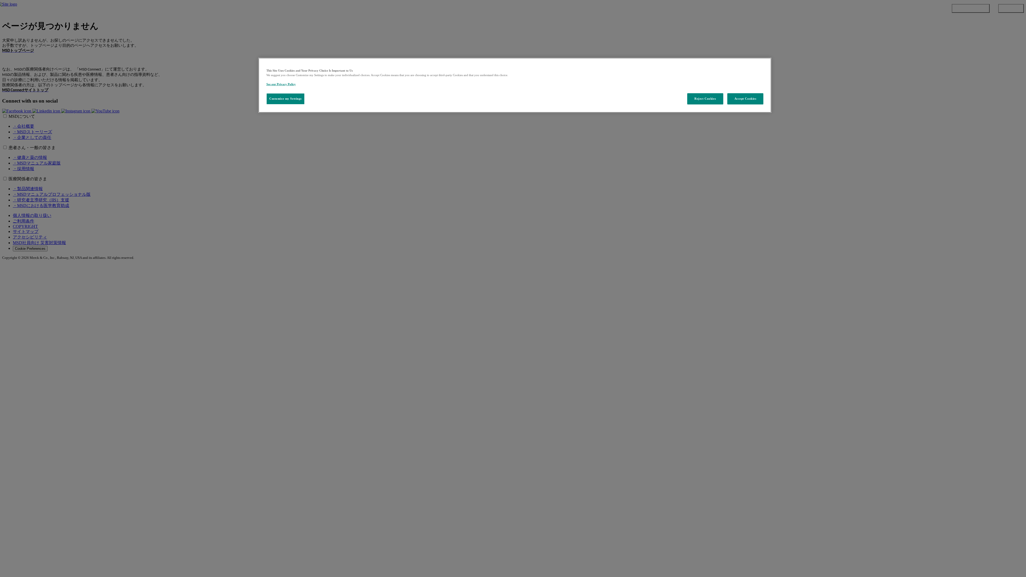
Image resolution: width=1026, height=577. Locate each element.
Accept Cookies (745, 98)
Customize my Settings (285, 98)
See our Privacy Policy (281, 84)
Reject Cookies (705, 98)
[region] (514, 85)
